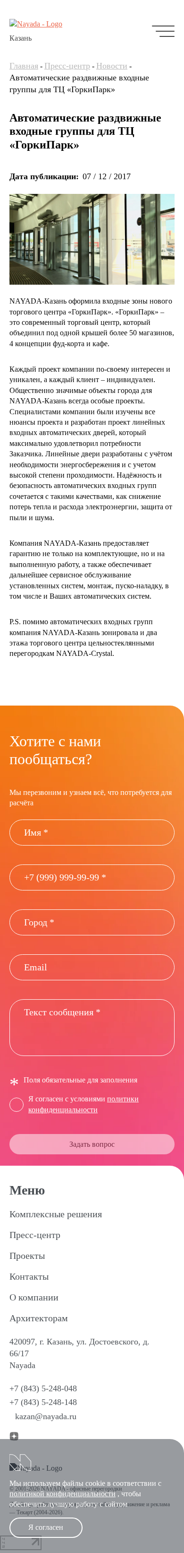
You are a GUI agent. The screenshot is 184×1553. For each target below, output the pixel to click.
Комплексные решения (55, 1214)
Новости (111, 65)
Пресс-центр (67, 65)
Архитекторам (38, 1318)
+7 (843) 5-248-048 (43, 1388)
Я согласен (45, 1527)
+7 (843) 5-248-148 (43, 1402)
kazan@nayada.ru (45, 1416)
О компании (34, 1297)
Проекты (27, 1255)
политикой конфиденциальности (62, 1494)
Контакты (29, 1276)
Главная (23, 65)
